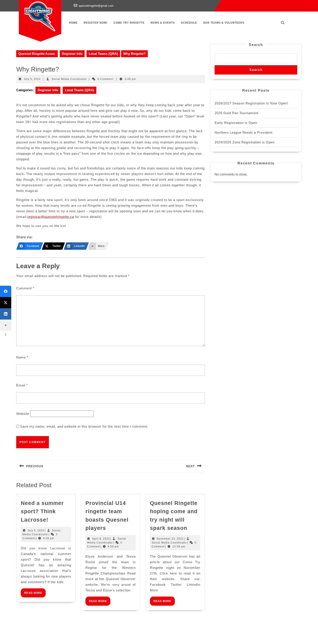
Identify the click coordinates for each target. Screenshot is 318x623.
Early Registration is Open (236, 123)
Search (256, 45)
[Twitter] (5, 302)
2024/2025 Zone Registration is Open (245, 142)
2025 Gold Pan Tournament (236, 113)
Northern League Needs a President (243, 132)
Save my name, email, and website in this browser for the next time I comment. (84, 426)
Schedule (189, 22)
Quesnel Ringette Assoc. (37, 53)
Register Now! (96, 22)
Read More (35, 594)
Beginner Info (72, 53)
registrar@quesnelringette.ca (50, 217)
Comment (25, 288)
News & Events (163, 22)
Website (22, 413)
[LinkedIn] (5, 314)
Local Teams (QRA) (103, 53)
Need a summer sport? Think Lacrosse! (42, 511)
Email (22, 385)
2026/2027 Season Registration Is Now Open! (251, 103)
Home (73, 22)
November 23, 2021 (170, 538)
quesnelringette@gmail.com (96, 5)
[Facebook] (5, 291)
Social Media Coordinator (69, 79)
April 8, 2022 (101, 538)
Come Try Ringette (129, 22)
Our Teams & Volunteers (223, 22)
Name (22, 357)
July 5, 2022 (32, 79)
